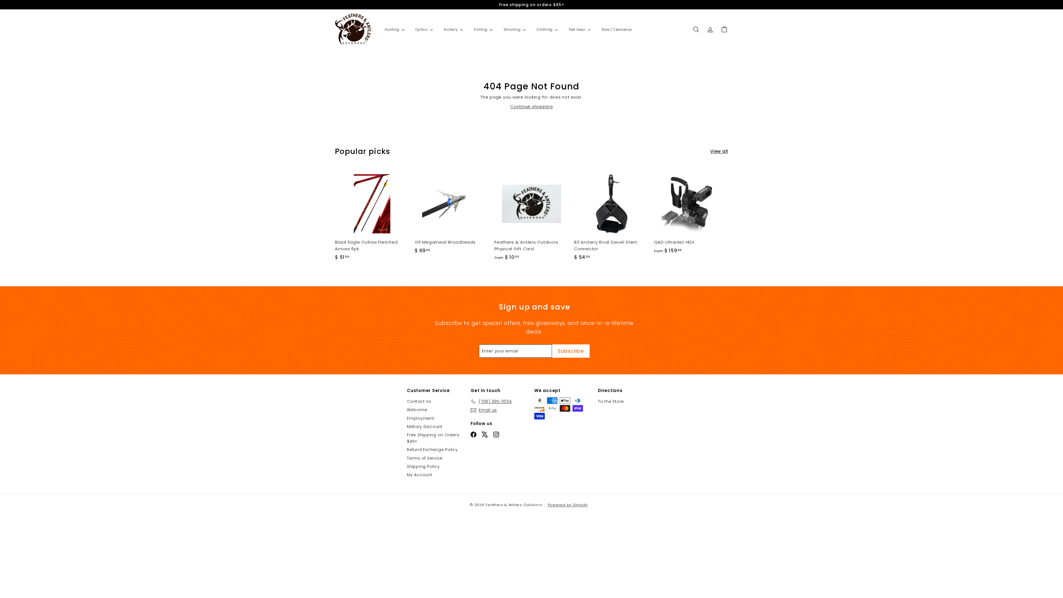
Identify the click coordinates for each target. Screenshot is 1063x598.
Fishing (481, 29)
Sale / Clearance (617, 29)
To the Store (611, 401)
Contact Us (419, 401)
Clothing (545, 29)
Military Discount (425, 426)
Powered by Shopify (568, 504)
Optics (422, 29)
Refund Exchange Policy (432, 449)
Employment (420, 418)
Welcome (417, 410)
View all (719, 151)
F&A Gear (577, 29)
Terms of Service (425, 458)
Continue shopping (531, 106)
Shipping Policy (423, 466)
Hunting (392, 29)
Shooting (513, 29)
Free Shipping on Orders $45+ (433, 438)
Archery (451, 29)
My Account (419, 475)
